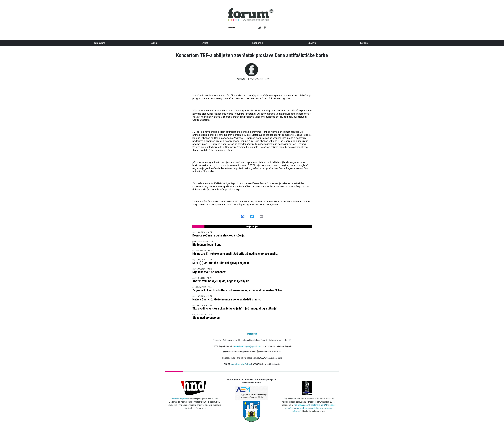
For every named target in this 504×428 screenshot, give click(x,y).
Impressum (252, 334)
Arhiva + (231, 27)
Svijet (205, 43)
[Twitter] (260, 27)
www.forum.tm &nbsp (241, 364)
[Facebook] (265, 27)
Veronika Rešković (179, 398)
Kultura (364, 43)
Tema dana (99, 43)
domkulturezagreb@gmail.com (247, 346)
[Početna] (251, 9)
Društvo (312, 43)
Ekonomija (257, 43)
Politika (153, 43)
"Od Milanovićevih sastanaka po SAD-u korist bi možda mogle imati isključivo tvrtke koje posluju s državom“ (310, 408)
